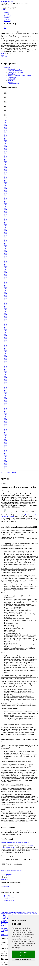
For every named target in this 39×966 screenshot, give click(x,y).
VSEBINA (4, 56)
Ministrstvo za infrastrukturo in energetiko (11, 870)
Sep (5, 140)
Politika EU (11, 79)
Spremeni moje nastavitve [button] (23, 959)
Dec (5, 135)
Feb (5, 130)
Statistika (7, 14)
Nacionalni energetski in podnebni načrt (19, 75)
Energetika (7, 67)
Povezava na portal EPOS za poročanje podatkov (15, 842)
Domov (3, 9)
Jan (5, 132)
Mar (5, 128)
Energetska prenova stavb (15, 72)
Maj (5, 125)
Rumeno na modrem (6, 955)
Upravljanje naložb (13, 83)
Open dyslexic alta (6, 964)
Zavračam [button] (23, 956)
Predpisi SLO (12, 77)
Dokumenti (7, 16)
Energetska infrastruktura (15, 70)
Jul (5, 122)
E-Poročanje (7, 21)
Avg (5, 120)
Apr (5, 127)
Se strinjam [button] (23, 952)
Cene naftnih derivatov (14, 69)
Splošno (10, 80)
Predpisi (6, 17)
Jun (5, 124)
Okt (5, 138)
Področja (6, 12)
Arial (7, 963)
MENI (2, 55)
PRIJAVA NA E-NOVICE (8, 472)
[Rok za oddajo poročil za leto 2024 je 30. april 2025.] (5, 510)
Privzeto (3, 952)
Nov (5, 136)
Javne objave (8, 19)
